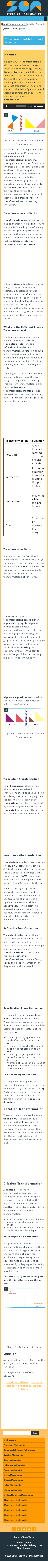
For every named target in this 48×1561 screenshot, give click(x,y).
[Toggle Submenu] (42, 1460)
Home (4, 24)
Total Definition (17, 1382)
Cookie (23, 1545)
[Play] (7, 106)
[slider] (40, 106)
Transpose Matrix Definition (30, 1387)
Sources (27, 1548)
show (22, 28)
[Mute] (35, 106)
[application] (24, 106)
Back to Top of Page (24, 1537)
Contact (14, 1545)
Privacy (32, 1545)
